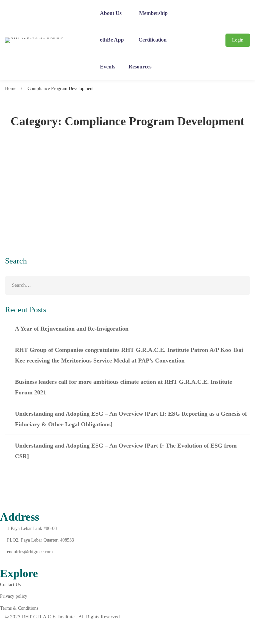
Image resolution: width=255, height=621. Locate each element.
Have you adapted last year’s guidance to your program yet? (101, 187)
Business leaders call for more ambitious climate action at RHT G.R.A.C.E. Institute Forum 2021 (123, 387)
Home (10, 88)
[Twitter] (18, 561)
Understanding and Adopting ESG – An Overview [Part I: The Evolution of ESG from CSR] (126, 451)
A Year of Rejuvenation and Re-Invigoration (71, 328)
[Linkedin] (34, 561)
